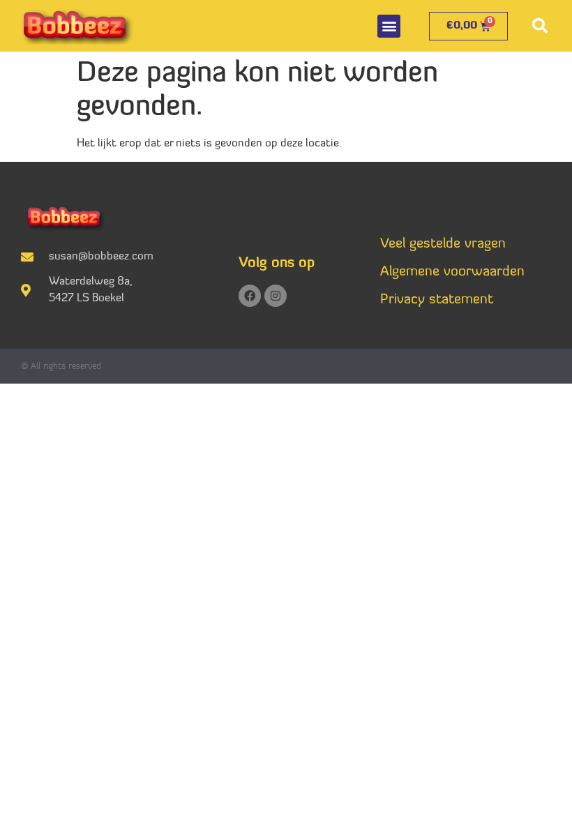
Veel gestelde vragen (443, 244)
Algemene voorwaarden (452, 272)
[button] (388, 26)
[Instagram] (275, 296)
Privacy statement (436, 300)
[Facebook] (250, 296)
